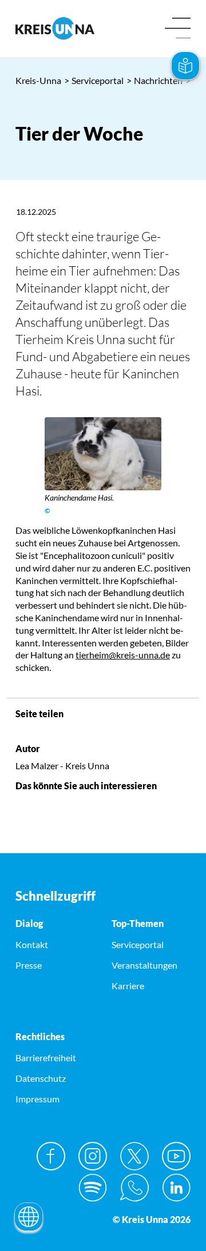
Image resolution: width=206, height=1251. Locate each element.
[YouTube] (176, 1156)
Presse (28, 965)
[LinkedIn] (176, 1187)
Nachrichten (154, 80)
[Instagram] (92, 1156)
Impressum (37, 1098)
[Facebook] (51, 1156)
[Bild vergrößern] (103, 453)
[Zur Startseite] (54, 28)
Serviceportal (94, 80)
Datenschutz (40, 1078)
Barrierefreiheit (45, 1057)
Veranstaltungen (144, 965)
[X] (134, 1156)
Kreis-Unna (38, 80)
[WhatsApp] (134, 1187)
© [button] (47, 510)
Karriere (128, 985)
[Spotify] (92, 1187)
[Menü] (178, 28)
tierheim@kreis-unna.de (123, 654)
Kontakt (31, 944)
